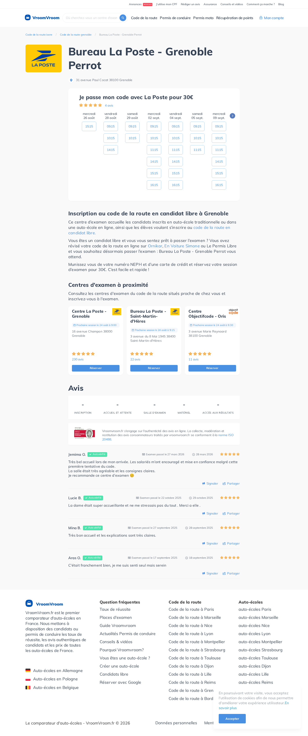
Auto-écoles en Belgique (56, 687)
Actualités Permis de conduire (128, 633)
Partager (233, 483)
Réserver (96, 368)
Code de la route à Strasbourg (197, 649)
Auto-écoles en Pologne (55, 678)
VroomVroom (45, 17)
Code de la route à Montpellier (197, 641)
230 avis (78, 359)
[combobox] (95, 18)
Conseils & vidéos (116, 641)
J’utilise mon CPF (166, 4)
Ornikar (155, 245)
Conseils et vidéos (232, 4)
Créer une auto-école (119, 666)
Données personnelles (176, 722)
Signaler (212, 483)
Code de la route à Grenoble (195, 690)
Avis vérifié (99, 454)
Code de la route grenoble (76, 34)
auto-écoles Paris (255, 609)
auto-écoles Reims (256, 682)
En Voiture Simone (182, 245)
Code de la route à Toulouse (195, 658)
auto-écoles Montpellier (260, 641)
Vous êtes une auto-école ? (125, 658)
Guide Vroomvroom (118, 625)
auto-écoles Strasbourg (261, 649)
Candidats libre (114, 674)
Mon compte (274, 18)
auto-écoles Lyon (255, 633)
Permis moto (203, 18)
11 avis (193, 359)
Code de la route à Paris (191, 609)
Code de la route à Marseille (195, 617)
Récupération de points (234, 18)
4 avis (109, 105)
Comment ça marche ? (261, 4)
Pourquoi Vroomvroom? (122, 649)
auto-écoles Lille (254, 674)
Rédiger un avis (190, 4)
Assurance (210, 4)
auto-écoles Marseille (258, 617)
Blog (281, 4)
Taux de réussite (115, 609)
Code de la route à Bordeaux (196, 698)
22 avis (135, 359)
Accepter (232, 719)
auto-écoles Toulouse (258, 658)
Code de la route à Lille (190, 674)
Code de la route (144, 18)
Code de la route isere (38, 34)
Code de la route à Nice (190, 625)
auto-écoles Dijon (255, 666)
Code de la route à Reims (192, 682)
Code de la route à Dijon (191, 666)
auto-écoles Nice (254, 625)
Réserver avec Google (120, 682)
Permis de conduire (175, 18)
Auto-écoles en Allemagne (58, 670)
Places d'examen (116, 617)
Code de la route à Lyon (191, 633)
